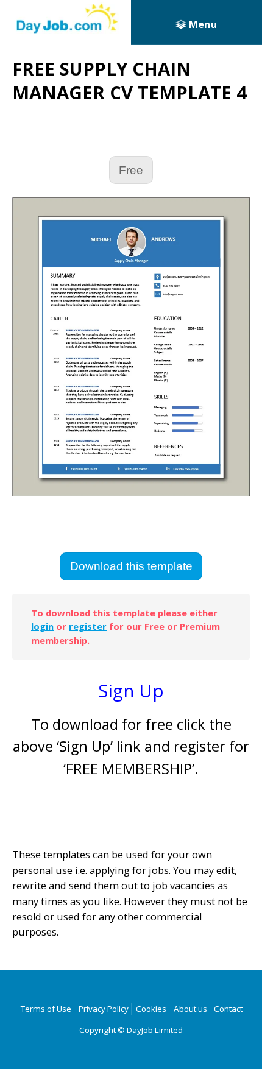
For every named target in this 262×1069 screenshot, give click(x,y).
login (42, 626)
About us (190, 1008)
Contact (228, 1008)
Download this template (131, 566)
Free (131, 170)
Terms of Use (46, 1008)
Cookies (151, 1008)
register (88, 626)
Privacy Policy (104, 1008)
